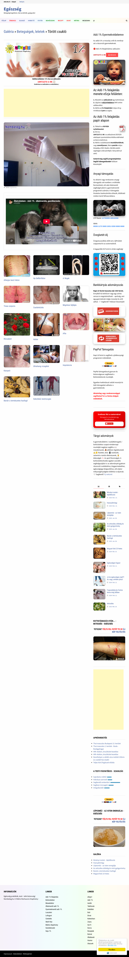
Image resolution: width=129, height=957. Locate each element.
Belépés (22, 2)
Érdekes (12, 21)
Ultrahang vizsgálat (41, 366)
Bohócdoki (50, 21)
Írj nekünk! (108, 474)
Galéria (9, 31)
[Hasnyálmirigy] (99, 503)
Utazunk (90, 943)
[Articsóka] (99, 604)
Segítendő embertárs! (101, 782)
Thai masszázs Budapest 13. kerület (107, 743)
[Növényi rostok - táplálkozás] (99, 492)
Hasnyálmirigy (112, 503)
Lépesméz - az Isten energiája (104, 865)
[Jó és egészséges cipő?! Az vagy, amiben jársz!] (99, 577)
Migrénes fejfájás (69, 305)
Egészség (12, 9)
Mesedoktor (50, 903)
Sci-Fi (89, 925)
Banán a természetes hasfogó (16, 400)
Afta (64, 333)
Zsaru (89, 922)
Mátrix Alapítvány (52, 925)
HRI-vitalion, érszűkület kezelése (105, 751)
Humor (89, 940)
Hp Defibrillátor (39, 278)
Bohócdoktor (50, 900)
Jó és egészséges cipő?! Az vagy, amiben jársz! (115, 578)
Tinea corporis (9, 306)
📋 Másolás (112, 55)
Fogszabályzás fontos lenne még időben (115, 591)
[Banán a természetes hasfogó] (99, 536)
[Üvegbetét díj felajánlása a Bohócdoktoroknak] (109, 264)
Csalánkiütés (38, 307)
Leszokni (49, 912)
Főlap (4, 21)
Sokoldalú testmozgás (42, 399)
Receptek (90, 931)
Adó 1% (90, 900)
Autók (89, 903)
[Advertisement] (46, 103)
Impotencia (67, 365)
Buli (88, 912)
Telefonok (90, 906)
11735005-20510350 (110, 218)
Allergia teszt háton (12, 280)
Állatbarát (90, 937)
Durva (89, 928)
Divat (69, 21)
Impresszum (8, 954)
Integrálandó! (98, 788)
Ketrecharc (91, 919)
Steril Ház (49, 922)
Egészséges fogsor (113, 563)
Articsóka (110, 603)
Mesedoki (86, 21)
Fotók (40, 21)
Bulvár (89, 934)
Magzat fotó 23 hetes (114, 549)
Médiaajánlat (27, 954)
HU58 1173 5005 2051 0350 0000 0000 (108, 226)
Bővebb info (112, 945)
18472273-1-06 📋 (46, 81)
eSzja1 (89, 897)
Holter (35, 339)
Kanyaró (7, 370)
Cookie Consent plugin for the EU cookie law (112, 953)
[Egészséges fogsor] (99, 563)
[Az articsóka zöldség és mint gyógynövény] (99, 524)
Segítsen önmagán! (100, 785)
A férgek (66, 278)
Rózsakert (8, 339)
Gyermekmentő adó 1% (54, 909)
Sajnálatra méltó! (100, 777)
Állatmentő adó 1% (52, 906)
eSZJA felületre (108, 102)
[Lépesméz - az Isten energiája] (99, 513)
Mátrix (76, 21)
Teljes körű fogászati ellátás (103, 762)
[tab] (98, 487)
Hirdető (31, 21)
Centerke (49, 919)
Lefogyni (49, 915)
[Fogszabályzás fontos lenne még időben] (99, 590)
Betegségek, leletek (31, 31)
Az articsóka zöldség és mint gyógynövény (115, 525)
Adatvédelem (17, 954)
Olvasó (22, 21)
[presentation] (98, 487)
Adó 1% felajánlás (52, 897)
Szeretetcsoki (50, 928)
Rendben (112, 949)
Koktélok (90, 909)
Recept (60, 21)
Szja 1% (48, 931)
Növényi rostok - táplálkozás (112, 493)
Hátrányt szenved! (100, 779)
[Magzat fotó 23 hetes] (99, 549)
